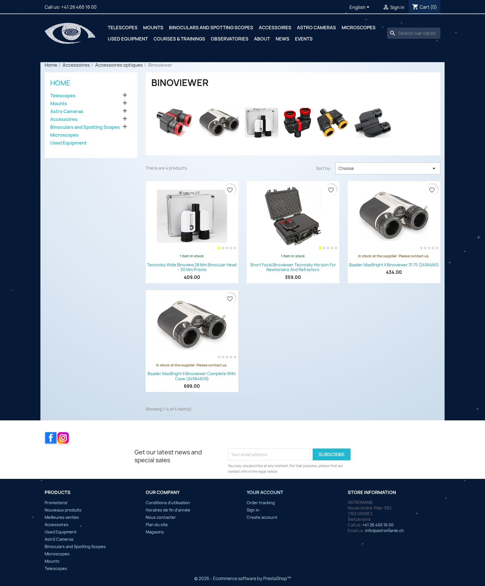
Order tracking (261, 502)
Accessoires (275, 27)
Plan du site (157, 524)
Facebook (50, 437)
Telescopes (123, 27)
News (282, 39)
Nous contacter (161, 517)
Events (304, 39)
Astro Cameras (316, 27)
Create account (262, 517)
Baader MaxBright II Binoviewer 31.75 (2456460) (394, 264)
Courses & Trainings (179, 39)
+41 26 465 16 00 (79, 7)
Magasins (155, 532)
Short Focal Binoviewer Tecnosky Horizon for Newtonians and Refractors (293, 267)
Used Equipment (128, 39)
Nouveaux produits (63, 510)
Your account (265, 492)
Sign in (253, 510)
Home (60, 83)
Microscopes (359, 27)
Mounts (153, 27)
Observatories (229, 39)
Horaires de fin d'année (168, 510)
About (262, 39)
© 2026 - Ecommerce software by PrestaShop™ (242, 579)
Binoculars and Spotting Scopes (211, 27)
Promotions (56, 502)
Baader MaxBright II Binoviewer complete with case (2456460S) (192, 376)
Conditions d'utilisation (168, 502)
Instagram (63, 437)
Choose (387, 168)
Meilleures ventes (62, 517)
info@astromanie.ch (384, 530)
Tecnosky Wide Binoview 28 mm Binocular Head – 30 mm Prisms (192, 267)
